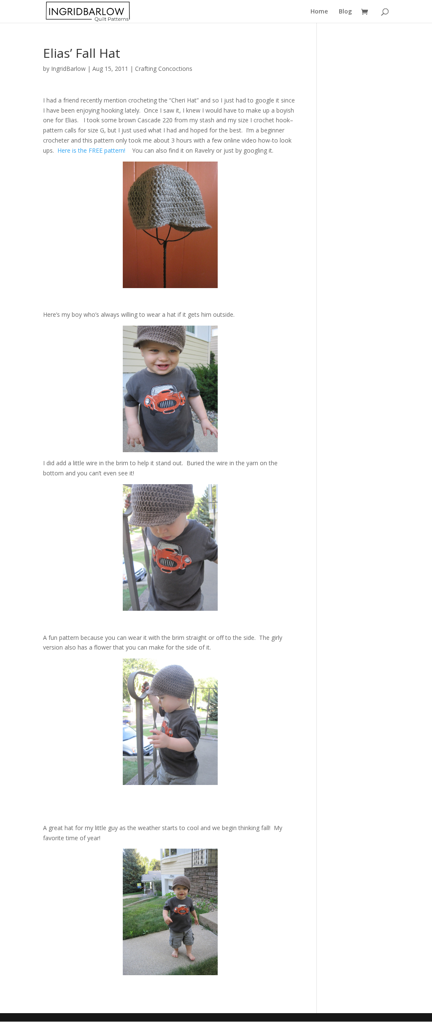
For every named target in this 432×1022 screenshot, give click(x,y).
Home (319, 11)
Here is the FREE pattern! (93, 150)
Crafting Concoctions (163, 69)
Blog (345, 11)
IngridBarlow (68, 69)
